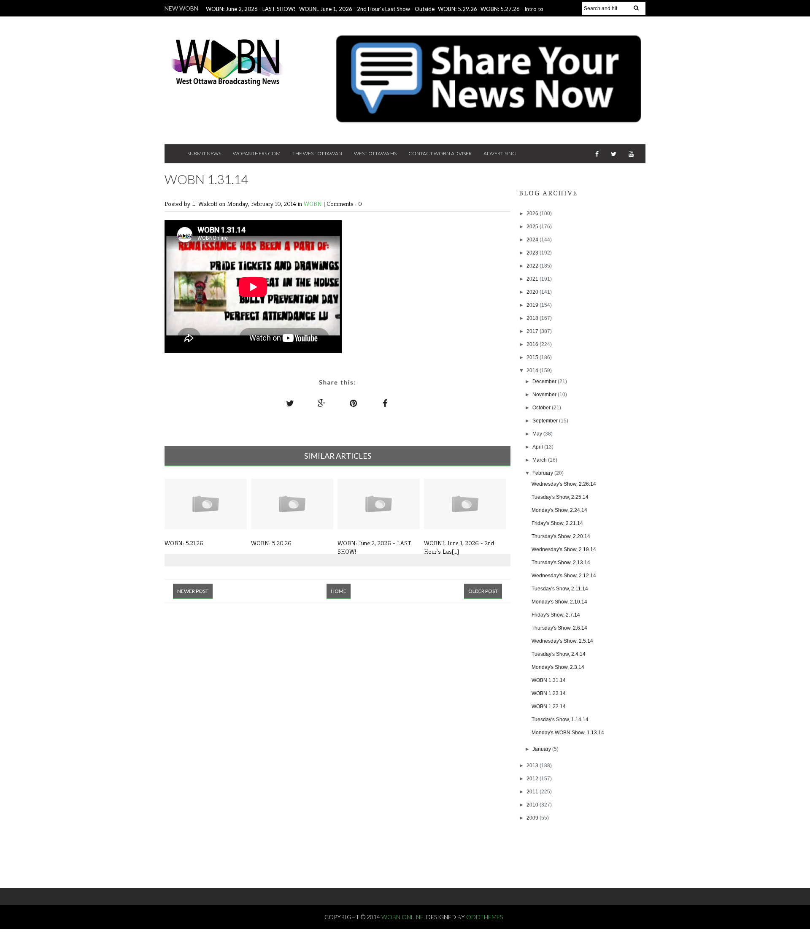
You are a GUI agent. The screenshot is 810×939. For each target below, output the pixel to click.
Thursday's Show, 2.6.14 (559, 628)
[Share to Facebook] (385, 403)
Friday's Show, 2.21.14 (557, 523)
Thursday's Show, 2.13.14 (561, 563)
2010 (533, 805)
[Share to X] (290, 403)
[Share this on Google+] (322, 403)
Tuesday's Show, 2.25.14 (560, 497)
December (545, 381)
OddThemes (484, 916)
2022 (533, 266)
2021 (533, 279)
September (545, 421)
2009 (533, 818)
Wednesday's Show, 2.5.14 (562, 641)
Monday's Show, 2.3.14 (558, 667)
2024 (533, 240)
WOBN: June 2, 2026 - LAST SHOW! (251, 8)
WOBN (314, 204)
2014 (533, 370)
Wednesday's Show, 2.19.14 (564, 549)
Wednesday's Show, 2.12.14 (564, 576)
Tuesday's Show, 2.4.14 (559, 654)
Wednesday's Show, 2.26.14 (564, 484)
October (542, 408)
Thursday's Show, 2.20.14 (561, 536)
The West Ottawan (317, 153)
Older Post (483, 591)
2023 (533, 253)
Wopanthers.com (257, 153)
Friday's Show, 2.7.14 (556, 615)
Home (338, 591)
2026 (533, 213)
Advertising (499, 153)
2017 (533, 331)
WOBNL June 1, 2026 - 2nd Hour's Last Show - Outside (367, 8)
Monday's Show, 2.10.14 (559, 602)
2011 (533, 792)
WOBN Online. (403, 916)
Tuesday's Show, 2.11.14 (560, 589)
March (540, 460)
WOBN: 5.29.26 (457, 8)
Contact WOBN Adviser (440, 153)
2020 (533, 292)
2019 (533, 305)
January (542, 749)
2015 (533, 357)
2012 (533, 779)
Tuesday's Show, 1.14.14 (560, 720)
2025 (533, 227)
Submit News (204, 153)
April (538, 447)
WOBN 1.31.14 (549, 680)
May (537, 434)
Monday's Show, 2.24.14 (559, 510)
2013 (533, 766)
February (543, 473)
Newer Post (192, 591)
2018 (533, 318)
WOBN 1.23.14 (549, 693)
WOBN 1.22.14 (549, 706)
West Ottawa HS (375, 153)
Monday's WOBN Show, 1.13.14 (568, 733)
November (545, 395)
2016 (533, 344)
